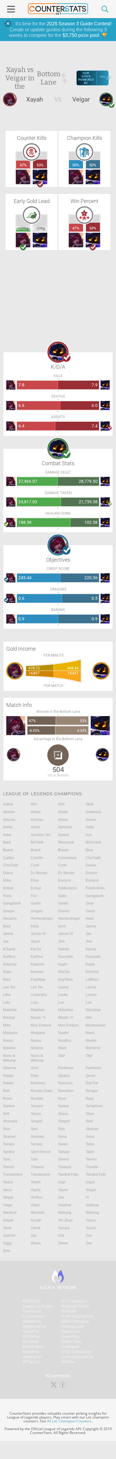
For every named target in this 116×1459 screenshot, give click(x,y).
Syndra (9, 1152)
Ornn (35, 1068)
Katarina (10, 964)
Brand (8, 850)
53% (40, 165)
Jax (88, 934)
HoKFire (68, 1362)
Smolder (37, 1137)
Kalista (63, 949)
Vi (87, 1197)
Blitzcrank (66, 842)
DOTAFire (31, 1336)
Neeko (91, 1040)
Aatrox (8, 804)
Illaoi (7, 926)
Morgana (10, 1033)
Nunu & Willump (9, 1058)
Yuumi (91, 1228)
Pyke (35, 1076)
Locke (63, 995)
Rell (6, 1091)
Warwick (10, 1212)
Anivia (63, 820)
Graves (64, 911)
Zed (61, 1235)
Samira (9, 1106)
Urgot (90, 1182)
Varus (7, 1190)
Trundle (92, 1167)
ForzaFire (31, 1351)
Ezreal (8, 888)
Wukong (64, 1212)
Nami (90, 1033)
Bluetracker (71, 1331)
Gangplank (95, 896)
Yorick (35, 1228)
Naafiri (63, 1033)
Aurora (63, 835)
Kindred (92, 972)
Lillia (7, 995)
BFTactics (31, 1362)
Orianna (9, 1068)
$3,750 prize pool (80, 35)
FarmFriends (33, 1346)
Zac (34, 1235)
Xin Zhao (65, 1220)
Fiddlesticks (67, 888)
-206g (40, 228)
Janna (91, 926)
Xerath (36, 1220)
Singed (36, 1121)
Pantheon (66, 1068)
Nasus (8, 1040)
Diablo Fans (71, 1341)
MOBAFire (32, 1301)
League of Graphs (38, 1306)
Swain (63, 1144)
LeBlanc (92, 979)
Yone (7, 1228)
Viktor (35, 1205)
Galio (62, 896)
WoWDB (68, 1311)
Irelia (35, 926)
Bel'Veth (37, 842)
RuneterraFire (34, 1326)
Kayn (7, 972)
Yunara (64, 1228)
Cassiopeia (67, 858)
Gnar (90, 903)
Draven (92, 873)
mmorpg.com (72, 1326)
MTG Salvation (74, 1301)
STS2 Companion (76, 1351)
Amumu (9, 820)
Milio (7, 1025)
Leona (63, 987)
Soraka (9, 1144)
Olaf (61, 1056)
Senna (63, 1106)
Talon (90, 1152)
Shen (90, 1114)
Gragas (9, 911)
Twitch (8, 1182)
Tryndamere (13, 1174)
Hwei (90, 918)
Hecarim (10, 918)
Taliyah (64, 1152)
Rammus (38, 1083)
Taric (7, 1159)
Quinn (90, 1076)
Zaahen (9, 1235)
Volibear (92, 1205)
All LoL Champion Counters (69, 1421)
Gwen (90, 911)
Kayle (62, 964)
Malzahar (65, 1010)
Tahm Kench (41, 1152)
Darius (91, 865)
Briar (89, 850)
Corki (35, 865)
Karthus (9, 957)
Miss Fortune (41, 1025)
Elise (35, 880)
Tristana (37, 1167)
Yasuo (91, 1220)
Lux (61, 1002)
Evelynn (64, 880)
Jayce (35, 941)
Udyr (62, 1182)
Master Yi (38, 1018)
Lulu (6, 1002)
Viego (7, 1205)
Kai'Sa (36, 949)
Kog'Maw (38, 979)
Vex (61, 1197)
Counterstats (34, 1316)
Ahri (34, 804)
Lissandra (39, 995)
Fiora (7, 896)
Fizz (34, 896)
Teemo (63, 1159)
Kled (6, 979)
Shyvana (10, 1121)
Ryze (62, 1098)
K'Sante (9, 949)
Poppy (8, 1076)
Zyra (6, 1251)
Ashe (90, 827)
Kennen (37, 972)
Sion (89, 1121)
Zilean (36, 1243)
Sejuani (37, 1106)
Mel (89, 1018)
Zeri (89, 1235)
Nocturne (93, 1048)
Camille (37, 858)
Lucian (91, 995)
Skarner (92, 1129)
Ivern (62, 926)
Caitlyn (8, 858)
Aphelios (65, 827)
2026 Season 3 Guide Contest (78, 23)
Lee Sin (9, 987)
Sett (6, 1114)
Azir (89, 835)
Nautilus (64, 1040)
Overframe (70, 1346)
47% (23, 165)
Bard (7, 842)
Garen (36, 903)
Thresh (8, 1167)
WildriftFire (32, 1321)
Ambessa (93, 812)
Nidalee (9, 1048)
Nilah (62, 1048)
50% (75, 165)
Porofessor (32, 1311)
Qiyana (64, 1076)
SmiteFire (31, 1331)
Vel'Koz (37, 1197)
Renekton (66, 1091)
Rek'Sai (92, 1083)
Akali (90, 804)
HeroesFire (32, 1357)
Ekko (7, 880)
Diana (8, 873)
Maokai (9, 1018)
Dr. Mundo (39, 873)
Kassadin (65, 957)
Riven (7, 1098)
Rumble (37, 1098)
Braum (63, 850)
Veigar (91, 1190)
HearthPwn (70, 1336)
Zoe (89, 1243)
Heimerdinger (42, 918)
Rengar (92, 1091)
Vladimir (64, 1205)
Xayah (8, 1220)
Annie (7, 827)
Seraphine (94, 1106)
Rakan (8, 1083)
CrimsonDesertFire (77, 1357)
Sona (62, 1137)
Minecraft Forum (75, 1306)
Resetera (30, 1341)
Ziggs (7, 1243)
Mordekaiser (96, 1025)
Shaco (36, 1114)
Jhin (61, 941)
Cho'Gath (93, 858)
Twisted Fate (68, 1174)
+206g (23, 228)
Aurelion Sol (41, 835)
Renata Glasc (42, 1091)
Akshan (9, 812)
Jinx (89, 941)
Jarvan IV (38, 934)
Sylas (90, 1144)
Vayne (36, 1190)
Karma (91, 949)
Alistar (36, 812)
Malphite (10, 1010)
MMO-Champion (75, 1321)
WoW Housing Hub (77, 1316)
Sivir (34, 1129)
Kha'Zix (64, 972)
